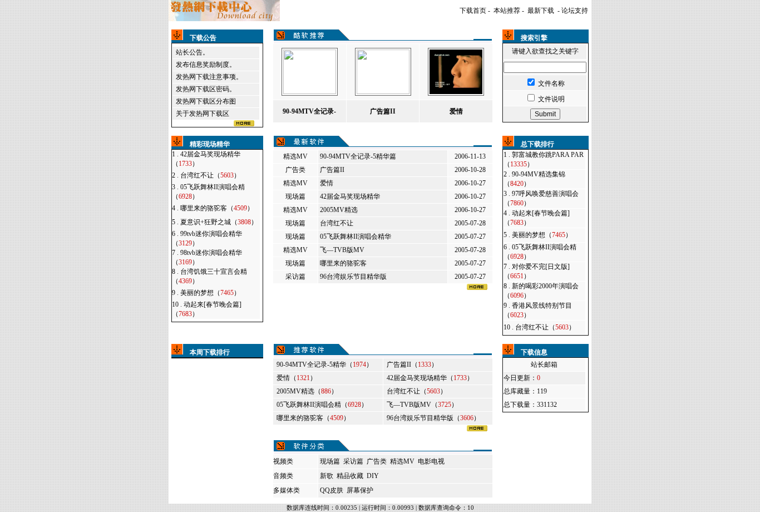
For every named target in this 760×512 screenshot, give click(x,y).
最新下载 (540, 10)
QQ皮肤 (331, 490)
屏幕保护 (360, 490)
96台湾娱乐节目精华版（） (433, 418)
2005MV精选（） (307, 391)
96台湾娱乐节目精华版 (353, 276)
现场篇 (295, 196)
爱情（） (297, 378)
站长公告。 (192, 52)
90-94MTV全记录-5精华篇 (358, 156)
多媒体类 (286, 490)
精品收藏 (350, 476)
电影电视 (431, 461)
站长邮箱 (544, 364)
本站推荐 (506, 10)
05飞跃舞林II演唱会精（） (322, 404)
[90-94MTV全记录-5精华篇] (309, 92)
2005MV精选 (339, 210)
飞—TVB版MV (342, 250)
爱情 (326, 183)
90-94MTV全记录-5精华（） (325, 364)
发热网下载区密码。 (206, 89)
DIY (373, 476)
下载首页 (473, 10)
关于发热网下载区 (202, 113)
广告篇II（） (412, 364)
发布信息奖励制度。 (206, 64)
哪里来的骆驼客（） (217, 208)
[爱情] (456, 92)
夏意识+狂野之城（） (219, 222)
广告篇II (332, 170)
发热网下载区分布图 (206, 101)
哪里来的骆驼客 (343, 263)
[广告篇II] (383, 92)
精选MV (295, 156)
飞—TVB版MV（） (422, 404)
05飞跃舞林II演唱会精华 (355, 236)
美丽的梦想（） (210, 293)
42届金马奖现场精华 (350, 196)
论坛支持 (574, 10)
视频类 (283, 461)
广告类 (295, 170)
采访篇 (295, 276)
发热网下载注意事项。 (209, 77)
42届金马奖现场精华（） (430, 378)
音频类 (283, 476)
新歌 (326, 476)
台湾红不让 (336, 223)
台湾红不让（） (210, 175)
